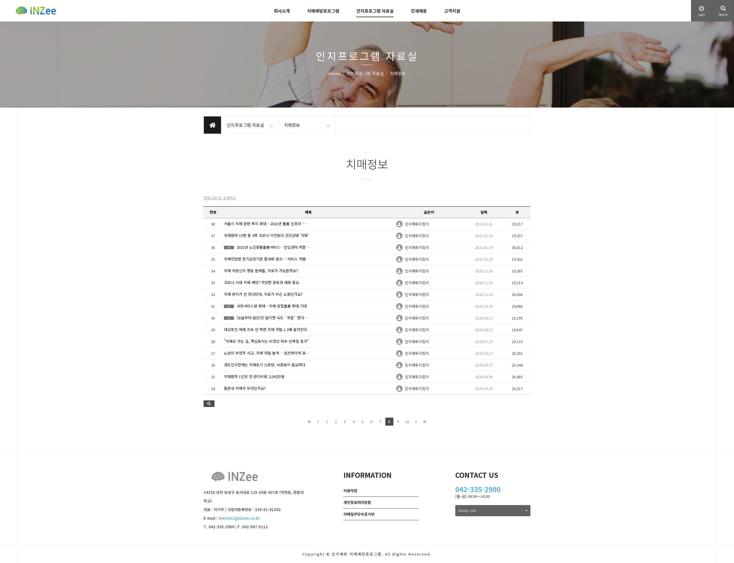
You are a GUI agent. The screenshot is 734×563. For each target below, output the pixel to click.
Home (334, 74)
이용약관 (350, 490)
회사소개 (282, 11)
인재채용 (419, 11)
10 (407, 421)
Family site (467, 510)
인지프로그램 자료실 (375, 11)
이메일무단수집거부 (358, 514)
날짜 (484, 212)
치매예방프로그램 (323, 11)
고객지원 (452, 11)
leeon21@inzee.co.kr (239, 518)
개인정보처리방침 (357, 502)
